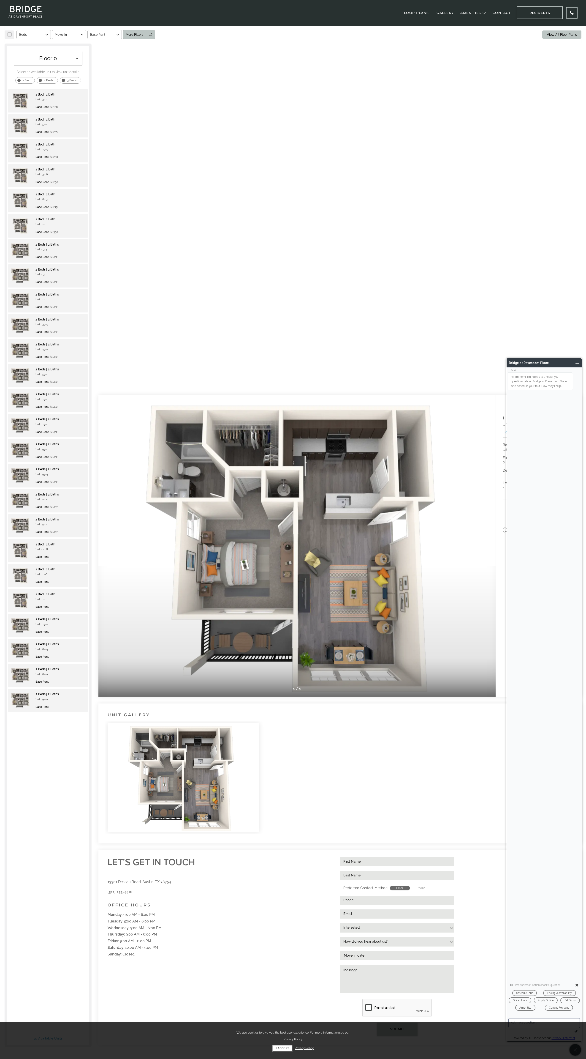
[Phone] (572, 13)
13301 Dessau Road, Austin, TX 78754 (139, 882)
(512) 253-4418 (120, 892)
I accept (282, 1048)
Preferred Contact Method (365, 888)
